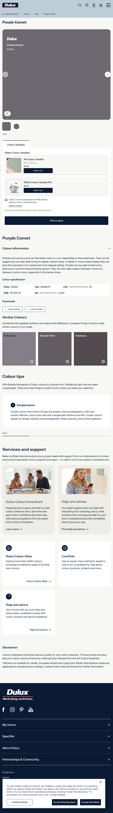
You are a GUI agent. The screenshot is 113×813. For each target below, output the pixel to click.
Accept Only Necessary (65, 802)
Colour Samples (16, 144)
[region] (53, 793)
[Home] (4, 14)
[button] (12, 309)
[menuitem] (9, 725)
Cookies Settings (20, 802)
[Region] (87, 5)
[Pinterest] (22, 710)
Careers (5, 777)
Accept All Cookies (90, 802)
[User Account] (94, 5)
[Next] (108, 74)
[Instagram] (12, 710)
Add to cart (38, 170)
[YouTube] (31, 710)
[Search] (80, 5)
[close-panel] (108, 5)
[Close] (100, 782)
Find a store (56, 220)
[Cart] (101, 5)
